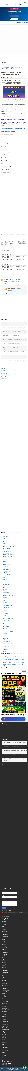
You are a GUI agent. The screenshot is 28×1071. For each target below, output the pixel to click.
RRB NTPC (5, 628)
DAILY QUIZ (5, 558)
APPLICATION (6, 536)
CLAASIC (5, 541)
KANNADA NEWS (6, 584)
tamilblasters (5, 638)
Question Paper (4, 376)
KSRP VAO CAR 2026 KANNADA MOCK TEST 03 (13, 659)
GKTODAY (5, 572)
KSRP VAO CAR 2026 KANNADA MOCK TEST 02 (13, 661)
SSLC (4, 636)
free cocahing (5, 567)
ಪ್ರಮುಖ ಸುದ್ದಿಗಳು (6, 646)
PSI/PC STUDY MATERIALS (9, 618)
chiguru (4, 540)
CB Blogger (17, 1069)
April (3, 928)
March (3, 929)
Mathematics (5, 599)
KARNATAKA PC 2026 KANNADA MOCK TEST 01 (14, 327)
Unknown (6, 279)
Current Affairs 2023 (7, 549)
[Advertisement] (14, 38)
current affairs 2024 (7, 551)
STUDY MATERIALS (5, 375)
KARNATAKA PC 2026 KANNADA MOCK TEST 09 (14, 335)
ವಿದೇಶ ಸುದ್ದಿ (5, 651)
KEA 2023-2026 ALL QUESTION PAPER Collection (14, 323)
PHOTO (4, 615)
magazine (5, 597)
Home (2, 67)
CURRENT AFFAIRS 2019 (8, 545)
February (4, 946)
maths (4, 600)
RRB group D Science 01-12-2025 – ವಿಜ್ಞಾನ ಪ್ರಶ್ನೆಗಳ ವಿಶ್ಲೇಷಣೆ (14, 759)
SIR (3, 635)
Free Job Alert (4, 371)
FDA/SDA (3, 370)
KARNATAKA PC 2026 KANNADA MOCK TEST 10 (14, 331)
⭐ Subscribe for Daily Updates (13, 719)
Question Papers (6, 620)
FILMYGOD (5, 566)
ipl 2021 (4, 577)
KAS (4, 585)
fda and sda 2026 (6, 564)
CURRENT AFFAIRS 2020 (8, 546)
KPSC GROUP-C (6, 592)
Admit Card (5, 535)
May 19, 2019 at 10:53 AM (14, 279)
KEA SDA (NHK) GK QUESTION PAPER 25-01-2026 (14, 339)
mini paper (5, 602)
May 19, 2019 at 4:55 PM (18, 288)
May (3, 926)
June (3, 924)
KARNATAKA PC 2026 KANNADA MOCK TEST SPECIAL (13, 665)
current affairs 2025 (7, 553)
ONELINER (5, 610)
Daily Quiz (3, 368)
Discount (5, 559)
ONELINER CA (4, 380)
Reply (5, 283)
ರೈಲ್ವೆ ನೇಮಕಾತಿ (5, 649)
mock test (6, 67)
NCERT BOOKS (6, 607)
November (4, 932)
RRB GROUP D (6, 626)
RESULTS (5, 621)
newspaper (5, 608)
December (4, 967)
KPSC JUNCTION (14, 5)
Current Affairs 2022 (7, 548)
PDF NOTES (3, 378)
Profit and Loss (6, 616)
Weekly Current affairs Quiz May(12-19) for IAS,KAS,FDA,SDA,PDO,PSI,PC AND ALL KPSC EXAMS (7, 244)
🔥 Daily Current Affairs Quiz (12, 22)
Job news (5, 579)
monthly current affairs (7, 605)
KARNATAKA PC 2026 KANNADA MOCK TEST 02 (15, 360)
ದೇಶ (3, 644)
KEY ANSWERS (6, 589)
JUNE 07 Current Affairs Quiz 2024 (10, 581)
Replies (7, 286)
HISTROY (5, 576)
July (3, 923)
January (3, 931)
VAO (4, 639)
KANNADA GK (6, 582)
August (3, 921)
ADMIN (9, 288)
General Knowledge (7, 571)
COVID (4, 543)
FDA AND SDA (6, 563)
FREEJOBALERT (6, 569)
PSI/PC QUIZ (4, 373)
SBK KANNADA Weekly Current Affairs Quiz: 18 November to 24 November (12, 253)
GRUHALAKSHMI (6, 574)
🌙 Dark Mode (14, 19)
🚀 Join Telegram (5, 916)
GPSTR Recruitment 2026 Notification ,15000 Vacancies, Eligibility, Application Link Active (12, 657)
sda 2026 (5, 633)
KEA (4, 587)
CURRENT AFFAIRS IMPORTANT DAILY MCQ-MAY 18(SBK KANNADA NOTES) (21, 243)
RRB (4, 623)
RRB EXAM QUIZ (6, 625)
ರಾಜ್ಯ (3, 648)
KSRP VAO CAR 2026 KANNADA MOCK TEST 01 (13, 662)
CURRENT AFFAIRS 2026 (8, 554)
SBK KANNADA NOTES (8, 631)
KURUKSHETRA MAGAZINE (9, 595)
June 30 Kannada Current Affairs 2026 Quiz (12, 343)
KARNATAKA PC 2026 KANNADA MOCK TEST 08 (14, 356)
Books (4, 538)
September (4, 936)
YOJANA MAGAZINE (7, 643)
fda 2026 (4, 561)
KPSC (4, 590)
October (4, 934)
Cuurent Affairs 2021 (7, 556)
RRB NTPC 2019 (6, 630)
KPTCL (4, 594)
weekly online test (7, 641)
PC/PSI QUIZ (5, 612)
